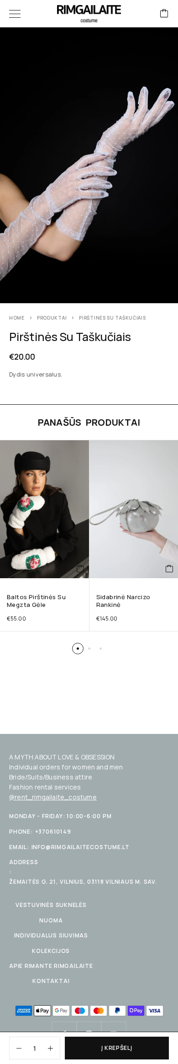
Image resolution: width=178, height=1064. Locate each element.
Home (17, 318)
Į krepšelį (116, 1048)
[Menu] (15, 13)
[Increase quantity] (54, 1048)
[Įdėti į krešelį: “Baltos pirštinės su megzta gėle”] (80, 569)
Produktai (52, 318)
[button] (78, 648)
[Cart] (164, 14)
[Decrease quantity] (15, 1048)
